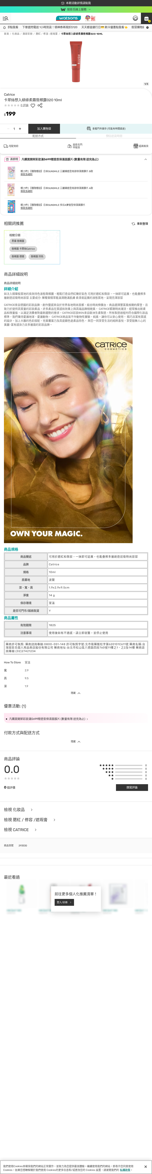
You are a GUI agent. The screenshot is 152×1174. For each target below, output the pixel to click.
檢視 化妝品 (15, 810)
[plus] (20, 129)
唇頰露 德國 (18, 256)
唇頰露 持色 (37, 256)
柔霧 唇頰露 (18, 241)
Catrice (9, 94)
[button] (146, 18)
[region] (76, 1167)
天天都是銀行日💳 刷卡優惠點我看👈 (95, 27)
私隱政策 (125, 1169)
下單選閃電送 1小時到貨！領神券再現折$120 (40, 27)
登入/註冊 (62, 902)
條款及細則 (26, 174)
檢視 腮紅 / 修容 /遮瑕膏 (26, 820)
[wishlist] (33, 105)
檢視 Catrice (17, 830)
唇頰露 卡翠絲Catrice (23, 248)
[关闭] (145, 1166)
